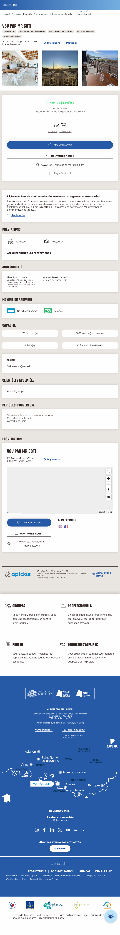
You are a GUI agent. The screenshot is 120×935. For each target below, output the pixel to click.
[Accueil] (79, 11)
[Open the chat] (110, 916)
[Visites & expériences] (87, 11)
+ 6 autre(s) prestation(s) (60, 131)
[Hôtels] (82, 11)
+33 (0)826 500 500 (72, 729)
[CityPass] (84, 11)
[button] (99, 11)
